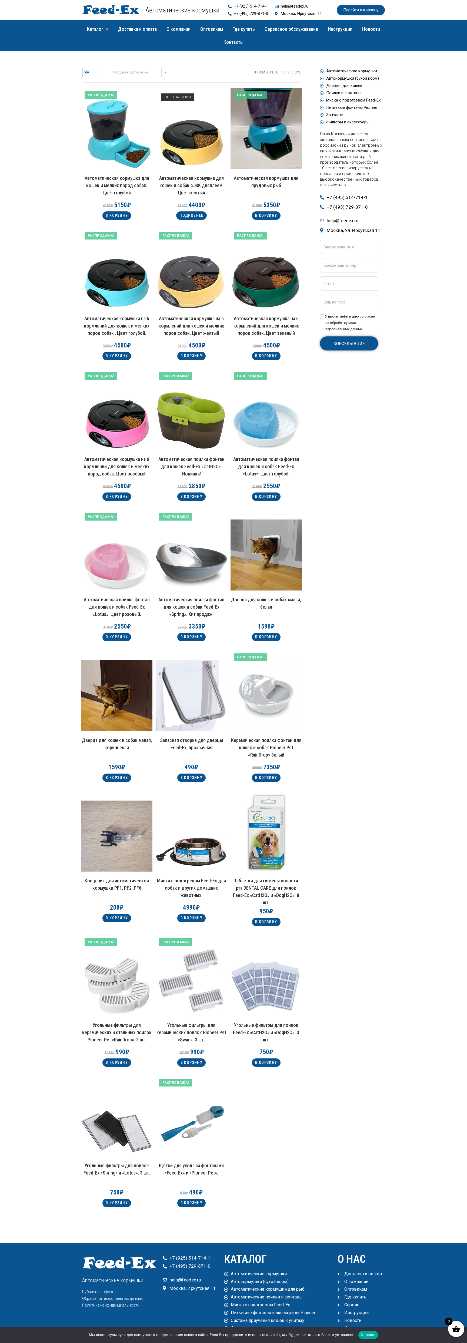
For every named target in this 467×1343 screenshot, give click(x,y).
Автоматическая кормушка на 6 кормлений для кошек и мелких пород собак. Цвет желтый (191, 325)
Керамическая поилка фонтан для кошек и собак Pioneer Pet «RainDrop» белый (266, 746)
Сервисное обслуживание (291, 29)
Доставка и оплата (137, 29)
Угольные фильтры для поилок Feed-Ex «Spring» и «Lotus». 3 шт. (117, 1169)
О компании (178, 29)
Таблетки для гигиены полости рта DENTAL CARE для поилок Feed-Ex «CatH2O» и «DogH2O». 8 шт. (266, 887)
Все (298, 72)
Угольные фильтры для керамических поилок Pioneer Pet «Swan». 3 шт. (191, 1031)
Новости (371, 29)
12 (283, 72)
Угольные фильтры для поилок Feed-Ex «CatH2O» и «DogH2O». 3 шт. (266, 1031)
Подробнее (191, 215)
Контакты (233, 42)
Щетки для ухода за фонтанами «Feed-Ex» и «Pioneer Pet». (191, 1169)
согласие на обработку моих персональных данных (350, 322)
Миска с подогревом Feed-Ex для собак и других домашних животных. (191, 887)
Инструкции (340, 29)
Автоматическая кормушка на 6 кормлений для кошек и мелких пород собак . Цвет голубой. (116, 325)
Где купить (243, 29)
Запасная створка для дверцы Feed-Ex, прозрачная (191, 743)
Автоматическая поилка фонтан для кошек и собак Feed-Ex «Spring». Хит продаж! (191, 606)
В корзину (117, 215)
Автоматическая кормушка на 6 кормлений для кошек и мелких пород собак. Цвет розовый (116, 465)
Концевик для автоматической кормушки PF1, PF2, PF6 (117, 884)
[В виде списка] (98, 72)
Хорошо (368, 1334)
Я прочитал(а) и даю (349, 322)
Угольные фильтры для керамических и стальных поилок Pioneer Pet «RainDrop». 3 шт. (117, 1031)
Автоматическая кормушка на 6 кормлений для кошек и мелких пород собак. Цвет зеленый (266, 325)
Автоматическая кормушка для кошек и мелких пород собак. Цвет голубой (117, 184)
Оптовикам (211, 29)
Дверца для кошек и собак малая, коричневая (117, 743)
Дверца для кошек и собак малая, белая (266, 603)
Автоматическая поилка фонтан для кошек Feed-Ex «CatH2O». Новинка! (191, 465)
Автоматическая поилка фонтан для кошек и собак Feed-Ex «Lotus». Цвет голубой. (266, 465)
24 (290, 72)
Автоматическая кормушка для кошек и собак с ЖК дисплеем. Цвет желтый (191, 184)
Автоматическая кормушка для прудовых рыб (266, 181)
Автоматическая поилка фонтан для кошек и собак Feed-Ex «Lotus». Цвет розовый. (117, 606)
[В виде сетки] (86, 72)
